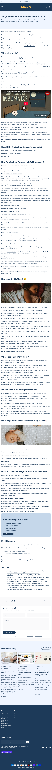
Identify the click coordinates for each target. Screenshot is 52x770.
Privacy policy (17, 719)
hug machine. (11, 258)
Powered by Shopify (30, 767)
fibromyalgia (10, 219)
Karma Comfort (33, 508)
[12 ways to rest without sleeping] (9, 658)
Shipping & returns (18, 715)
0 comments (48, 600)
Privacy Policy (30, 636)
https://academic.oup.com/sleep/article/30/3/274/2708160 (26, 589)
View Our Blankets (8, 534)
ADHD (5, 415)
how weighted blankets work (14, 173)
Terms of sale (17, 722)
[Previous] (1, 1)
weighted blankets (29, 46)
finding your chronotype (19, 139)
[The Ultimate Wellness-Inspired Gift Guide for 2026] (26, 658)
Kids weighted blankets (4, 717)
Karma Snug (30, 503)
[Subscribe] (27, 742)
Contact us (16, 713)
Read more (3, 696)
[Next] (50, 1)
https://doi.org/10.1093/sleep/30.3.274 (31, 583)
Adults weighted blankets (5, 714)
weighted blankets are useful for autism (26, 413)
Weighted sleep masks (4, 721)
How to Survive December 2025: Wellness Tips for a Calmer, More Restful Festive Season (42, 673)
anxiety (14, 124)
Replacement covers (6, 725)
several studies (11, 251)
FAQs (15, 717)
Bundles (3, 727)
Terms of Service (38, 636)
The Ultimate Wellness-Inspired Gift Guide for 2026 (25, 672)
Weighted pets (4, 723)
